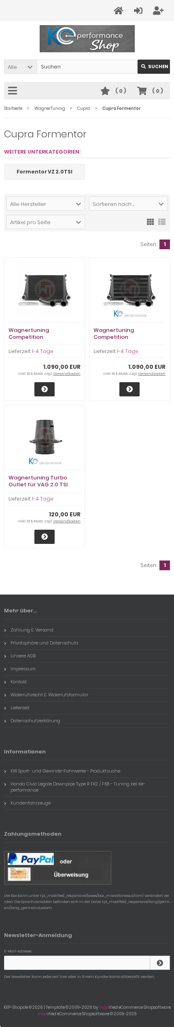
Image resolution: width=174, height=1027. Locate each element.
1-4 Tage (42, 351)
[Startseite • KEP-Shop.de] (87, 38)
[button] (20, 67)
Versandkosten (67, 373)
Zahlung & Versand (32, 630)
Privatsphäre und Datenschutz (45, 643)
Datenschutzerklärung (35, 720)
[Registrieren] (159, 11)
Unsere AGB (23, 656)
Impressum (23, 668)
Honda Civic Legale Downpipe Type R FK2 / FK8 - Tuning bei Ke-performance (78, 787)
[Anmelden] (139, 11)
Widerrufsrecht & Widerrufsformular (49, 694)
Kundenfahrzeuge (31, 803)
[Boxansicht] (150, 221)
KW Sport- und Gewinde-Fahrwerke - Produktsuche (65, 771)
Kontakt (19, 681)
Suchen (154, 67)
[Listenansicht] (162, 221)
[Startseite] (120, 11)
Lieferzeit (20, 707)
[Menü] (13, 91)
